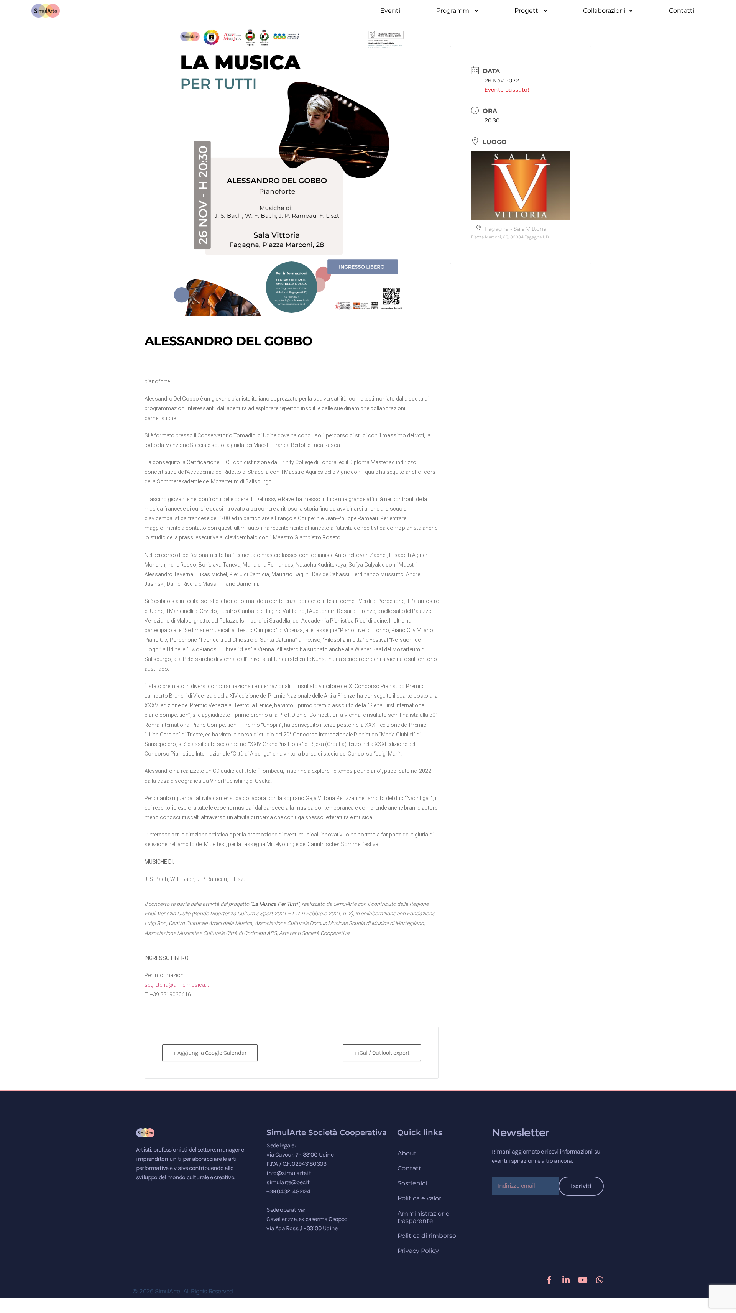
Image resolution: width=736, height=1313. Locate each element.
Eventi (390, 10)
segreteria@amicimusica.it (177, 985)
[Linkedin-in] (566, 1280)
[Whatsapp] (599, 1280)
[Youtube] (582, 1280)
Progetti (527, 10)
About (407, 1153)
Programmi (453, 10)
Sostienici (412, 1183)
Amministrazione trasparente (424, 1217)
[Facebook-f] (549, 1280)
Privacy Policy (418, 1250)
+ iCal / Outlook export (382, 1052)
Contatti (681, 10)
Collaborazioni (604, 10)
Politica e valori (420, 1198)
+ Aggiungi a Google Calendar (209, 1052)
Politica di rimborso (427, 1235)
